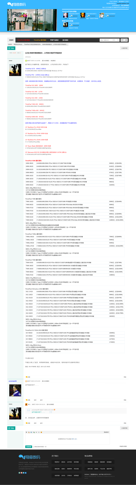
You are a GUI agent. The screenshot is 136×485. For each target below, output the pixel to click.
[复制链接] (28, 57)
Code (39, 432)
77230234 (92, 16)
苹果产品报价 (54, 40)
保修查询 (69, 468)
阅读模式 (53, 60)
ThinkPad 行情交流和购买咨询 (32, 44)
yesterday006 (13, 381)
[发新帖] (11, 48)
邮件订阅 (90, 468)
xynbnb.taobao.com (123, 3)
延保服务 (109, 462)
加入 (76, 439)
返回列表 (125, 48)
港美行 (63, 468)
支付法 (63, 475)
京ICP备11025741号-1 (105, 474)
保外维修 (76, 462)
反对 (41, 400)
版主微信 (65, 40)
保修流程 (102, 462)
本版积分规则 (123, 446)
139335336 (76, 25)
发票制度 (76, 475)
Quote (36, 432)
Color (29, 432)
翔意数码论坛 (94, 474)
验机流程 (57, 468)
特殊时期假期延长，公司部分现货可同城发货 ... (55, 44)
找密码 (96, 468)
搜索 (114, 40)
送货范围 (57, 475)
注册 (126, 40)
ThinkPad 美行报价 (40, 40)
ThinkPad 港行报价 (23, 40)
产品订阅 (102, 468)
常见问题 (76, 468)
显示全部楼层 (45, 60)
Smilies (41, 432)
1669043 (75, 16)
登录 (122, 40)
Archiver (87, 474)
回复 (29, 377)
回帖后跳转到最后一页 (40, 446)
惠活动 (63, 462)
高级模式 (106, 432)
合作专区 (69, 462)
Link (34, 432)
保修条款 (90, 462)
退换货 (96, 462)
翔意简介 (57, 462)
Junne (10, 60)
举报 (125, 377)
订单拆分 (69, 475)
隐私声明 (109, 468)
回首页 (11, 40)
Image (31, 432)
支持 (35, 400)
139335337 (112, 16)
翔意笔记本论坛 (18, 44)
